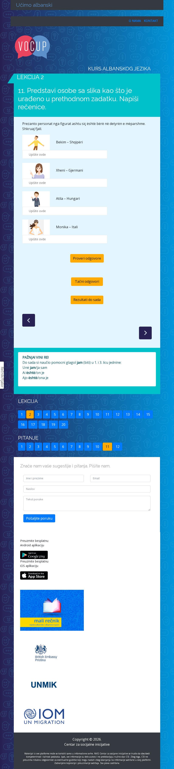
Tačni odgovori (87, 281)
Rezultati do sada (87, 299)
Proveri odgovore (87, 258)
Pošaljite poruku (39, 518)
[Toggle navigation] (157, 47)
